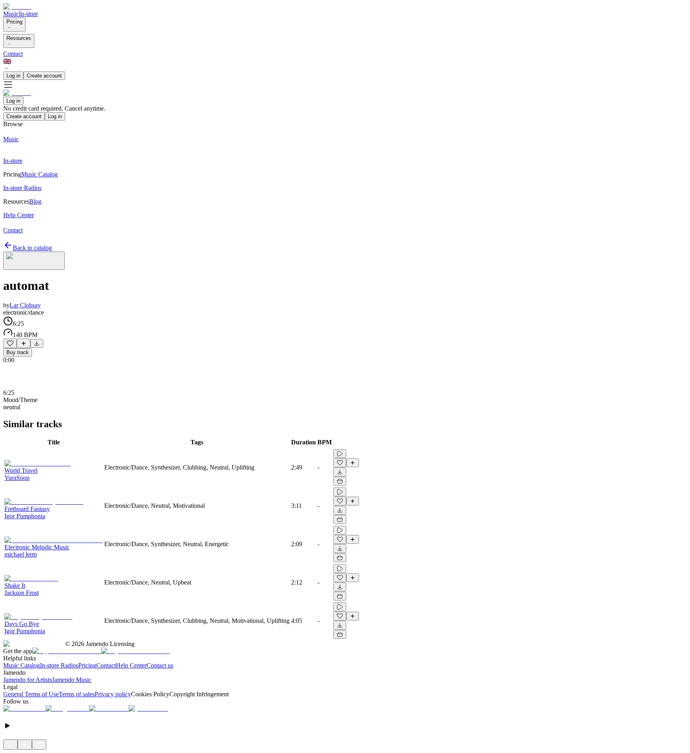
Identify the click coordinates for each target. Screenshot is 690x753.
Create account (44, 76)
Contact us (160, 665)
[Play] (34, 261)
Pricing (14, 22)
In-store (28, 13)
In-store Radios (59, 665)
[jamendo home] (17, 6)
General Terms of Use (31, 694)
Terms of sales (77, 694)
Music (11, 13)
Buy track (17, 352)
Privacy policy (113, 694)
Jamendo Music (71, 679)
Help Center (131, 665)
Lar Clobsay (25, 305)
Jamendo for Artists (27, 679)
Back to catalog (32, 247)
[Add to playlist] (23, 343)
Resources (18, 38)
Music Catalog (21, 665)
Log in (13, 76)
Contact (13, 53)
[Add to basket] (339, 481)
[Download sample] (36, 343)
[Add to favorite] (10, 343)
